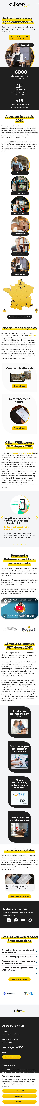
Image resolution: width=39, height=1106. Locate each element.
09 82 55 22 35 (7, 1042)
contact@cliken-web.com (11, 1034)
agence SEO (32, 335)
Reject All (19, 1101)
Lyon (4, 1052)
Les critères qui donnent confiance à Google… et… (17, 887)
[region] (19, 1089)
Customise (19, 1096)
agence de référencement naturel (21, 453)
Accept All (19, 1091)
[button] (37, 4)
